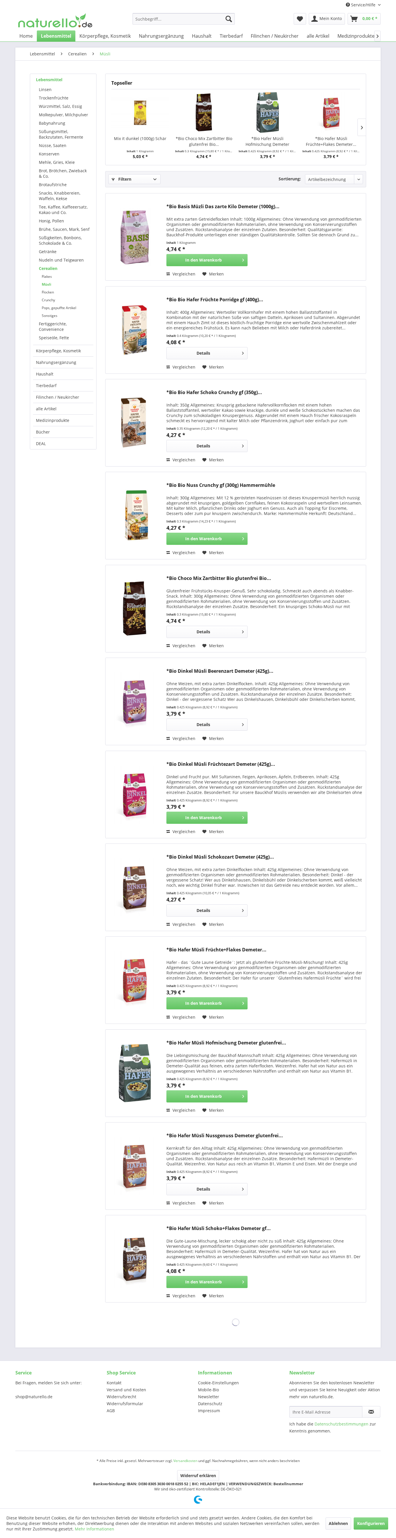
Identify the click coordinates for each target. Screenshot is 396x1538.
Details (203, 353)
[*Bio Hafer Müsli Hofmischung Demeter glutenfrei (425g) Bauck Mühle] (268, 112)
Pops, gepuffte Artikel (59, 307)
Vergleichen (183, 274)
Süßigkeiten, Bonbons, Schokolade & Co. (60, 240)
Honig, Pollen (51, 221)
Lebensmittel (49, 79)
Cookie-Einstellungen (218, 1382)
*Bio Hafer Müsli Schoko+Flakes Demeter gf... (218, 1228)
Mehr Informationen (94, 1529)
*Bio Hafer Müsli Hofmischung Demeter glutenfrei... (267, 141)
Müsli (46, 284)
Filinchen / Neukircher (57, 397)
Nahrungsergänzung (56, 362)
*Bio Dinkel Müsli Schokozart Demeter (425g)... (220, 857)
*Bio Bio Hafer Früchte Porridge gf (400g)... (214, 300)
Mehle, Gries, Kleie (57, 162)
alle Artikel (46, 408)
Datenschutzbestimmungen (341, 1424)
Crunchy (48, 300)
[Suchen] (229, 19)
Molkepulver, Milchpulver (63, 114)
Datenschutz (210, 1403)
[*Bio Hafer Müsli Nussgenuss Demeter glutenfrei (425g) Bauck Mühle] (134, 1166)
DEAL (41, 443)
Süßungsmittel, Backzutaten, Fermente (61, 134)
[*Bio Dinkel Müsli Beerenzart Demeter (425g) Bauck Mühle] (134, 701)
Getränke (48, 251)
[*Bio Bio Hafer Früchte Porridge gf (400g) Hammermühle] (134, 330)
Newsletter (208, 1396)
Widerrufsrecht (121, 1396)
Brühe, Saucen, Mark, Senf (64, 229)
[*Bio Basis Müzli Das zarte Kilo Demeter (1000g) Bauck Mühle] (134, 237)
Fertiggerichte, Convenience (53, 326)
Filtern (124, 179)
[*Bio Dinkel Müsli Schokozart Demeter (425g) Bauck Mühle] (134, 887)
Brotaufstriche (53, 184)
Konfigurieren (371, 1523)
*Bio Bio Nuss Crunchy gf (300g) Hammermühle (220, 485)
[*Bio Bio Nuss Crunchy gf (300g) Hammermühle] (134, 515)
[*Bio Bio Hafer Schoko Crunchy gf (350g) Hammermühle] (134, 422)
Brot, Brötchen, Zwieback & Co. (63, 173)
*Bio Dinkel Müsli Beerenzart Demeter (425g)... (219, 671)
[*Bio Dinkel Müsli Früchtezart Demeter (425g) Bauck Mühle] (134, 794)
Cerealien (48, 268)
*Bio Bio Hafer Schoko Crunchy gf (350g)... (214, 392)
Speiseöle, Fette (54, 337)
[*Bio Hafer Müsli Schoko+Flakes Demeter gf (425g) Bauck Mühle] (134, 1258)
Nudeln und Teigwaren (61, 260)
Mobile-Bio (208, 1389)
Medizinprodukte (52, 420)
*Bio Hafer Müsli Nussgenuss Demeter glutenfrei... (224, 1136)
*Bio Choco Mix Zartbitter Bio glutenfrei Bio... (204, 141)
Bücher (43, 432)
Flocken (48, 292)
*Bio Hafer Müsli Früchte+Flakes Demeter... (331, 141)
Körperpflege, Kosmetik (58, 350)
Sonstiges (49, 315)
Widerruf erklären (198, 1475)
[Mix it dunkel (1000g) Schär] (140, 112)
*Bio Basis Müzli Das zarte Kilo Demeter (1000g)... (222, 207)
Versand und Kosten (126, 1389)
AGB (111, 1410)
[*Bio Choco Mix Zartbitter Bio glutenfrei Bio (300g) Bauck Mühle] (204, 112)
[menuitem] (183, 19)
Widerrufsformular (125, 1403)
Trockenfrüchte (53, 98)
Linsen (45, 89)
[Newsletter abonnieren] (371, 1412)
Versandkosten (185, 1460)
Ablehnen (338, 1523)
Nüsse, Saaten (52, 145)
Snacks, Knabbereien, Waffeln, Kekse (59, 195)
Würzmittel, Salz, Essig (60, 106)
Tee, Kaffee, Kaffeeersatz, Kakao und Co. (63, 209)
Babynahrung (52, 123)
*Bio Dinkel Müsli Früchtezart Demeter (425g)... (220, 764)
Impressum (209, 1410)
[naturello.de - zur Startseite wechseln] (55, 20)
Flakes (47, 276)
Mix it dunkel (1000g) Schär (140, 138)
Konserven (49, 154)
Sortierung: (290, 179)
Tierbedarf (46, 385)
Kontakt (114, 1382)
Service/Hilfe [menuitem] (363, 5)
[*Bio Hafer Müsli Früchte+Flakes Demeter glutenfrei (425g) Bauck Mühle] (331, 112)
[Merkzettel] (300, 19)
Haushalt (44, 374)
